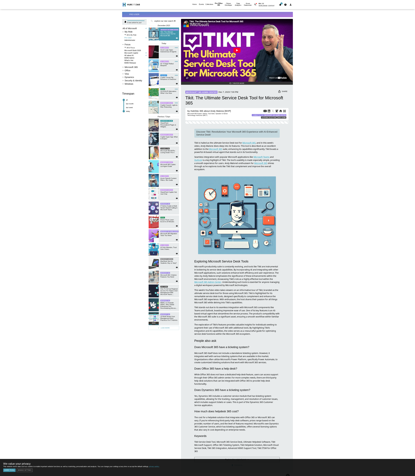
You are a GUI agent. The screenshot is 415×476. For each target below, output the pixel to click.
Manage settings (24, 470)
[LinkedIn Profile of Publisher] (269, 111)
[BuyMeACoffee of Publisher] (277, 111)
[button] (268, 6)
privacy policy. (154, 466)
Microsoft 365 (249, 142)
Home (194, 4)
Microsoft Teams (261, 156)
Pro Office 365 (219, 4)
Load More (165, 328)
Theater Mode (238, 83)
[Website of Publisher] (281, 111)
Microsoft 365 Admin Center (207, 282)
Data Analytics (238, 4)
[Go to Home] (131, 4)
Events (201, 4)
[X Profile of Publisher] (273, 111)
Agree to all (9, 470)
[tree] (134, 56)
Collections (209, 4)
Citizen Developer (228, 4)
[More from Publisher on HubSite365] (284, 111)
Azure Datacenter (248, 4)
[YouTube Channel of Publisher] (265, 111)
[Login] (290, 5)
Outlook (198, 160)
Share (284, 91)
